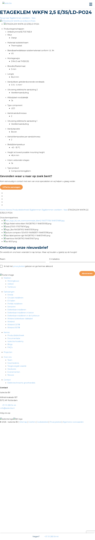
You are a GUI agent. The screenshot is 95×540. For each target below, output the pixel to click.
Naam (2, 259)
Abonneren (87, 273)
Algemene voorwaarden (73, 422)
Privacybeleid (56, 422)
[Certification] (34, 221)
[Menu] (90, 4)
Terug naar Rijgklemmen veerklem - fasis (17, 18)
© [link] (0, 422)
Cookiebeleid (42, 422)
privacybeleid (18, 266)
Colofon (32, 422)
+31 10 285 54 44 (51, 536)
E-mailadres (54, 259)
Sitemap (23, 422)
